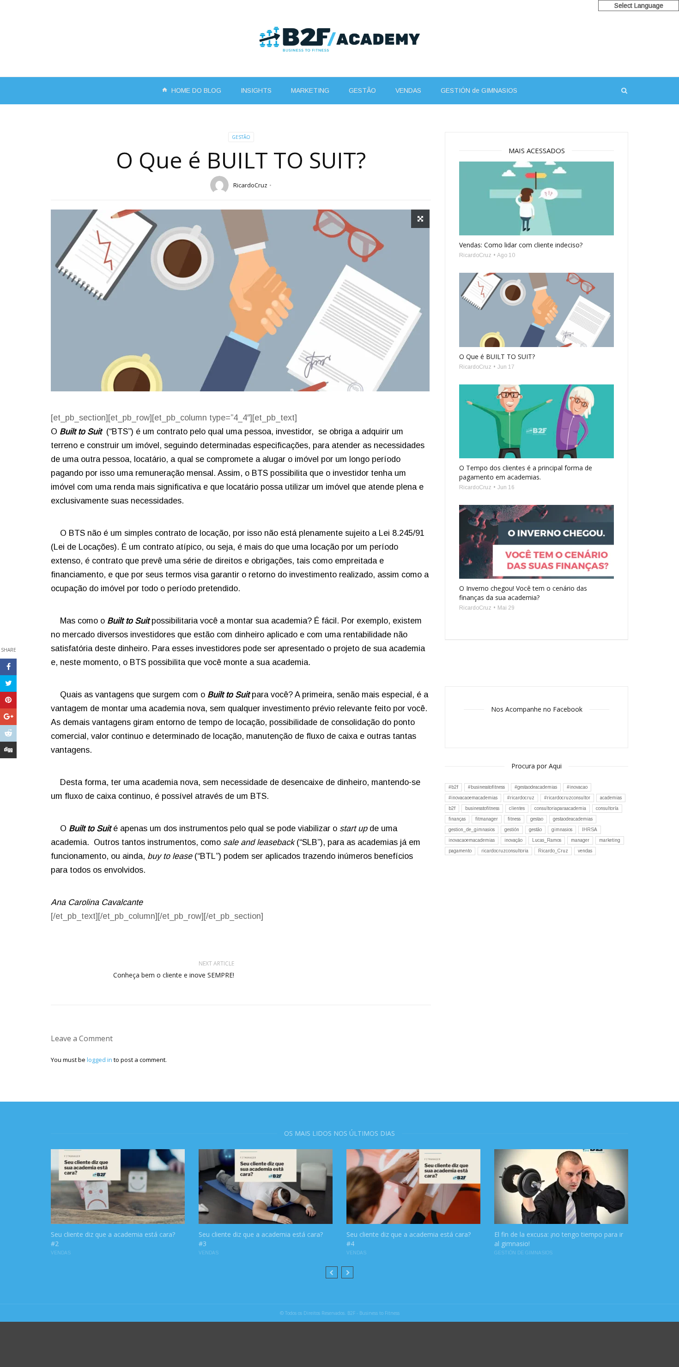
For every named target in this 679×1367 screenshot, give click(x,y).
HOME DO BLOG (191, 90)
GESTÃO (362, 90)
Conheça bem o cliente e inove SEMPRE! (173, 975)
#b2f (453, 787)
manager (580, 840)
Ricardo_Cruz (553, 850)
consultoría (607, 808)
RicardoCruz (250, 185)
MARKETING (310, 90)
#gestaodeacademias (536, 787)
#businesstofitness (486, 787)
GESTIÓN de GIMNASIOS (479, 90)
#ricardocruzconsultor (567, 797)
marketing (609, 840)
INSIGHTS (256, 90)
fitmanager (486, 818)
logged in (99, 1059)
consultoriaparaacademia (560, 808)
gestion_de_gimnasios (472, 829)
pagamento (460, 850)
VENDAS (408, 90)
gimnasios (562, 829)
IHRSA (589, 829)
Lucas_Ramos (546, 840)
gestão (535, 829)
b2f (452, 808)
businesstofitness (482, 808)
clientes (517, 808)
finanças (457, 818)
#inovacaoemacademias (473, 797)
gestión (511, 829)
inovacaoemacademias (472, 840)
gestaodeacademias (573, 818)
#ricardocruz (520, 797)
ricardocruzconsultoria (504, 850)
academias (611, 797)
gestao (536, 818)
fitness (514, 818)
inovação (513, 840)
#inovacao (577, 787)
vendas (585, 850)
